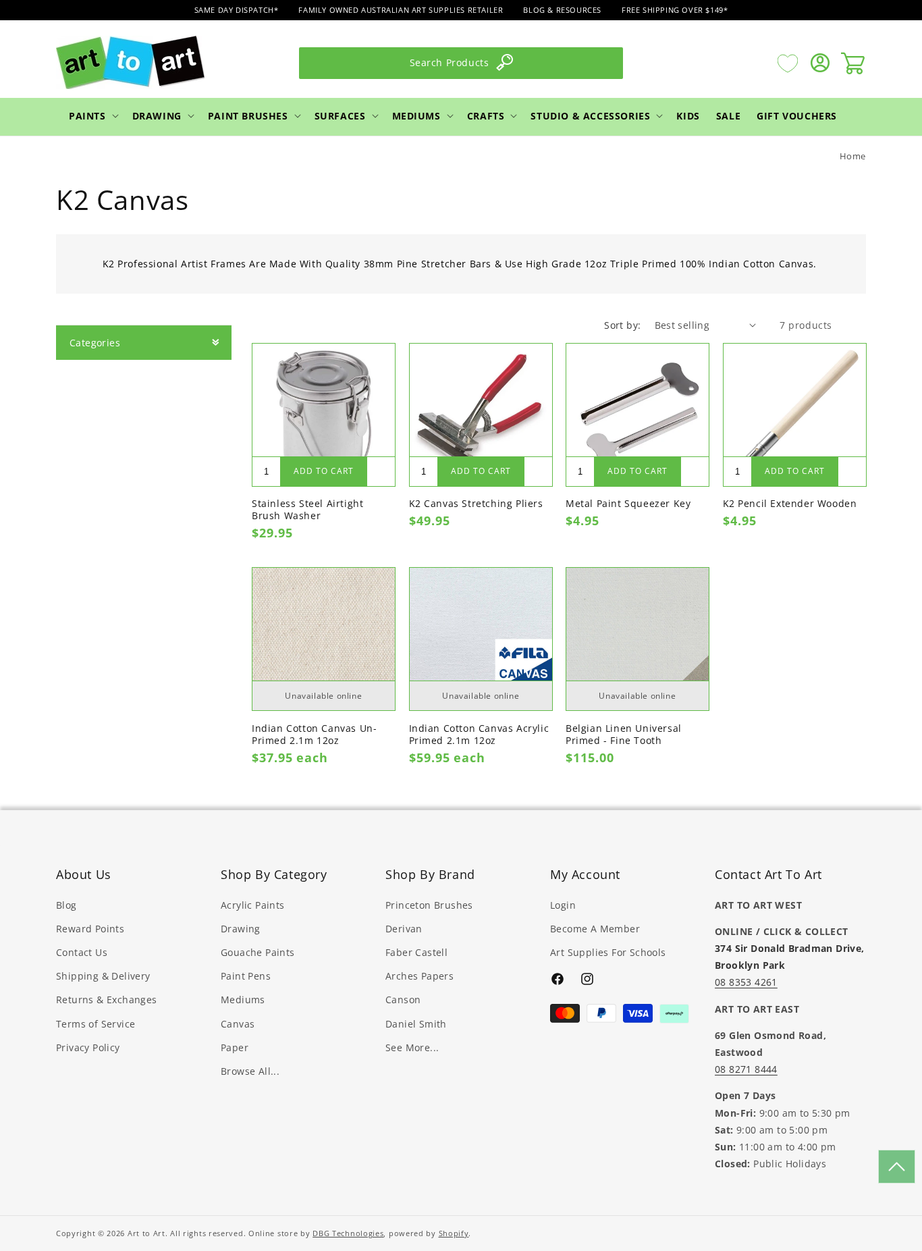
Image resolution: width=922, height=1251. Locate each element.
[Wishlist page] (787, 63)
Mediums (416, 115)
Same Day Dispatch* (236, 10)
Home (853, 156)
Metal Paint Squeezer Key (628, 504)
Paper (234, 1046)
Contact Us (81, 951)
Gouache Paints (258, 951)
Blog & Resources (562, 10)
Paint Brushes (248, 115)
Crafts (486, 115)
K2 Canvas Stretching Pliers (476, 504)
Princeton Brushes (429, 904)
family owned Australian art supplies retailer (400, 10)
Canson (403, 999)
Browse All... (250, 1070)
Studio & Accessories (590, 115)
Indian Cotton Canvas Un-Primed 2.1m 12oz (314, 734)
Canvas (237, 1023)
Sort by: (622, 325)
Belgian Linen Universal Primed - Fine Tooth (624, 734)
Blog (66, 904)
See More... (412, 1046)
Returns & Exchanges (106, 999)
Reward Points (90, 928)
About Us (83, 874)
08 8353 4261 (746, 982)
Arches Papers (419, 975)
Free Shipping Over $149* (675, 10)
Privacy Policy (88, 1046)
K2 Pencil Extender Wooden (790, 504)
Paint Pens (246, 975)
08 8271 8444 (746, 1068)
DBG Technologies (348, 1233)
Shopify (454, 1233)
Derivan (404, 928)
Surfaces (340, 115)
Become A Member (595, 928)
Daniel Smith (416, 1023)
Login (563, 904)
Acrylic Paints (253, 904)
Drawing (157, 115)
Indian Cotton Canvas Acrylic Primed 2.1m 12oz (479, 734)
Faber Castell (416, 951)
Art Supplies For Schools (608, 951)
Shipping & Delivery (103, 975)
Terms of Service (95, 1023)
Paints (87, 115)
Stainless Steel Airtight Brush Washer (307, 510)
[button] (92, 115)
